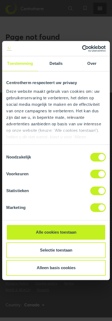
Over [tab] (92, 63)
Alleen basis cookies (56, 267)
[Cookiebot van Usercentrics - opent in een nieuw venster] (82, 48)
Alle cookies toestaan (56, 232)
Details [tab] (56, 63)
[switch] (98, 174)
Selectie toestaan (56, 250)
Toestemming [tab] (20, 63)
